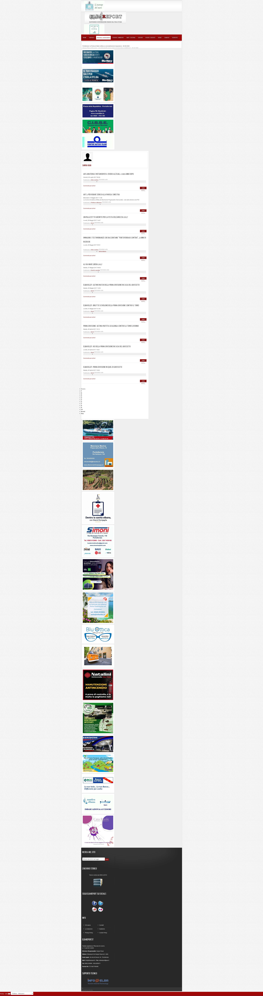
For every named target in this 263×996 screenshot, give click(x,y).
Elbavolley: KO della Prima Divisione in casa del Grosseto (107, 347)
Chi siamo (88, 925)
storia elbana (102, 251)
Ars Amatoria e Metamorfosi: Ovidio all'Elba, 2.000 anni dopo (108, 174)
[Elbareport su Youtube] (95, 909)
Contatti (101, 925)
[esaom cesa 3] (98, 430)
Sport (92, 223)
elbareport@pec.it (104, 960)
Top (82, 988)
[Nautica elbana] (98, 803)
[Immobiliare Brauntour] (98, 454)
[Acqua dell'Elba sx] (94, 6)
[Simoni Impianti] (98, 541)
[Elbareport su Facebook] (95, 903)
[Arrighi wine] (98, 480)
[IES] (98, 574)
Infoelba (90, 990)
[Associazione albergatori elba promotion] (97, 94)
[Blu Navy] (97, 57)
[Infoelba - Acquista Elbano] (98, 607)
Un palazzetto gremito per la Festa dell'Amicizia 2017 (105, 217)
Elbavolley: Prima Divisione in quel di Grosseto (102, 367)
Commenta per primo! (89, 186)
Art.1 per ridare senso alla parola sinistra (101, 195)
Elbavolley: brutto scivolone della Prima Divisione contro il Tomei (111, 305)
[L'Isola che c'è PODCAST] (98, 508)
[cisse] (97, 126)
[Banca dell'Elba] (98, 783)
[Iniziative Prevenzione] (98, 684)
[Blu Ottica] (98, 634)
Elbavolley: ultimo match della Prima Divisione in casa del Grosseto (111, 285)
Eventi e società (95, 270)
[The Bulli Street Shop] (98, 656)
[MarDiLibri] (97, 110)
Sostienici (102, 929)
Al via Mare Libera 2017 (92, 264)
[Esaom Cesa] (97, 142)
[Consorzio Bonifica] (98, 763)
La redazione (88, 929)
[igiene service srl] (98, 718)
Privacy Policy (89, 932)
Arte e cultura (94, 180)
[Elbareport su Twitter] (100, 903)
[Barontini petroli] (98, 744)
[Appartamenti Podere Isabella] (98, 830)
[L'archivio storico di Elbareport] (98, 882)
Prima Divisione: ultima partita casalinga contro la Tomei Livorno (111, 326)
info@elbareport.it (90, 960)
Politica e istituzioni (96, 202)
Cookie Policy (103, 932)
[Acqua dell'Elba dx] (94, 29)
